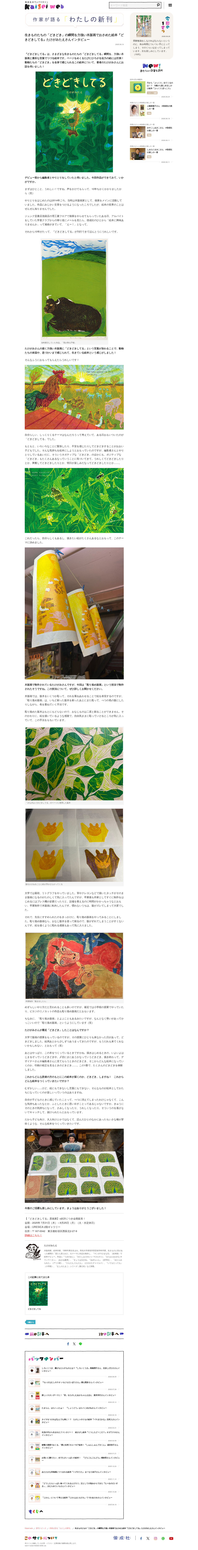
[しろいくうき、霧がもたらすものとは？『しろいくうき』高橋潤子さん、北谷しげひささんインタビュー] (34, 1369)
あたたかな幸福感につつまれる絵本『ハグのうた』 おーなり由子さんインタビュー (76, 1471)
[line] (80, 1344)
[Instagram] (155, 1538)
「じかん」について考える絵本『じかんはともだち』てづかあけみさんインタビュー (77, 1497)
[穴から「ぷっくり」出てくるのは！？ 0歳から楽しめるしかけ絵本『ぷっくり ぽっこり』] (137, 87)
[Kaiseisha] (122, 1538)
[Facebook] (141, 1538)
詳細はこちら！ (33, 1235)
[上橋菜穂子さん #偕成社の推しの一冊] (137, 110)
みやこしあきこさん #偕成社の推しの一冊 (159, 129)
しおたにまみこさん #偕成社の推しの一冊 (159, 151)
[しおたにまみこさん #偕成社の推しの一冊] (137, 154)
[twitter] (74, 1344)
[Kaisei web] (44, 4)
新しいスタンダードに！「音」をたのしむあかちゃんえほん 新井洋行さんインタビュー (79, 1395)
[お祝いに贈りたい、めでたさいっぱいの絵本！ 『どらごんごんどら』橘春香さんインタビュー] (34, 1459)
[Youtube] (171, 1538)
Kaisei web (29, 1528)
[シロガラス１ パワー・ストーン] (144, 26)
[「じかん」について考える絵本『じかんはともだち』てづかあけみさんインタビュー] (34, 1497)
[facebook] (68, 1344)
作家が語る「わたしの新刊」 (61, 1528)
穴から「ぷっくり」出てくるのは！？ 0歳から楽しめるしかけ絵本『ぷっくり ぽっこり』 (160, 85)
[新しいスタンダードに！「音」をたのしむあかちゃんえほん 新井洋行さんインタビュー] (34, 1395)
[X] (147, 1538)
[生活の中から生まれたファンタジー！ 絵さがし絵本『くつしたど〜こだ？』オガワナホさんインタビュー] (34, 1433)
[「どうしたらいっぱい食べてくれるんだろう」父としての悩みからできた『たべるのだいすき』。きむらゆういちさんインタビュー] (34, 1485)
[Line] (163, 1538)
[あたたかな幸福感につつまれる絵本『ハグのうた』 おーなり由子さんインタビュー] (34, 1472)
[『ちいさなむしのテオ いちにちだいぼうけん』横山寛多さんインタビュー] (34, 1382)
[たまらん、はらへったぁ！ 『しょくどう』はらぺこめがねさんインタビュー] (34, 1408)
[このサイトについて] (41, 1537)
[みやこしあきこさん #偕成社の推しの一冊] (137, 132)
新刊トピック (41, 1528)
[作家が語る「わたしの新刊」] (74, 19)
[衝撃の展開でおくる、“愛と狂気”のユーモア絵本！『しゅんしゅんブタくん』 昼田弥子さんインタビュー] (34, 1446)
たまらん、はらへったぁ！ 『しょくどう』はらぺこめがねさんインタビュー (74, 1407)
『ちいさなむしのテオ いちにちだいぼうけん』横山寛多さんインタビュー (72, 1382)
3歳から (31, 1322)
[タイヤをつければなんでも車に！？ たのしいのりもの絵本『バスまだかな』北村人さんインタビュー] (34, 1421)
